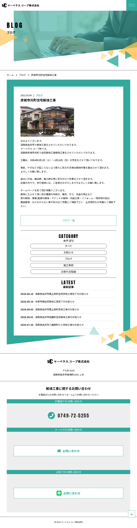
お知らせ (68, 252)
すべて (68, 246)
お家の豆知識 (68, 271)
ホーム (10, 75)
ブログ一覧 (68, 220)
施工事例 (68, 265)
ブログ (22, 75)
